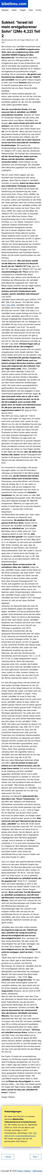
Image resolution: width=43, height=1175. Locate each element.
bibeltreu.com (13, 4)
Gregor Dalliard (24, 1171)
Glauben (5, 10)
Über (31, 10)
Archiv (38, 10)
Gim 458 (10, 305)
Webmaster (37, 1171)
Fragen (23, 10)
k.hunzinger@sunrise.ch (25, 1136)
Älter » (36, 1157)
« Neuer (7, 1157)
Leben (14, 10)
